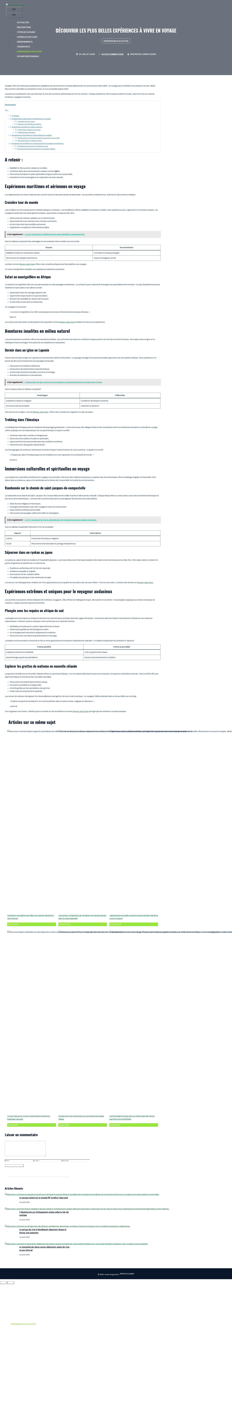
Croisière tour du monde (26, 121)
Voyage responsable (28, 56)
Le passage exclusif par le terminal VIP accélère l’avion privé (43, 1197)
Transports (23, 46)
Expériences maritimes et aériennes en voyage (31, 119)
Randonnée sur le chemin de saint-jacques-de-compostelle (39, 138)
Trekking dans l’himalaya (26, 132)
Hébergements (25, 42)
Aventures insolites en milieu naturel (27, 127)
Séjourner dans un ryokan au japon (30, 141)
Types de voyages (26, 32)
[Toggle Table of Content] (7, 111)
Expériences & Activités (29, 51)
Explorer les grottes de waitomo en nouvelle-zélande (36, 149)
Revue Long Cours (27, 264)
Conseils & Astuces (27, 37)
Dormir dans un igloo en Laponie (29, 130)
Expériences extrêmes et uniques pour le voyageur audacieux (38, 143)
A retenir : (16, 116)
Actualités (23, 22)
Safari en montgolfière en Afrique (29, 124)
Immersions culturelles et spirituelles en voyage (32, 135)
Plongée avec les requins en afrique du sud (33, 146)
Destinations (24, 27)
